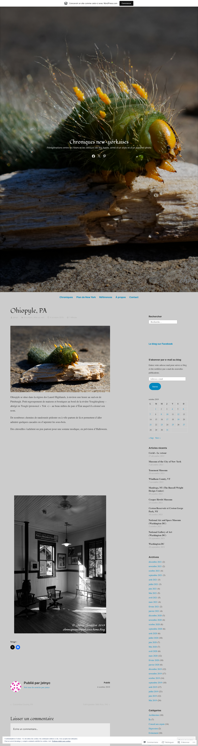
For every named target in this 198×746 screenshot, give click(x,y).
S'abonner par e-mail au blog (165, 359)
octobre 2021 (154, 570)
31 (167, 430)
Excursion (28, 317)
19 (178, 419)
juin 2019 (153, 695)
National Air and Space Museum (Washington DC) (165, 521)
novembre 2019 (155, 673)
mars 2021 (153, 601)
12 (178, 414)
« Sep (151, 437)
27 (184, 424)
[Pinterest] (104, 155)
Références (105, 297)
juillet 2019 (153, 691)
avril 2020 (153, 651)
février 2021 (154, 606)
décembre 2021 (155, 561)
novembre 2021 (155, 566)
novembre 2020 (155, 619)
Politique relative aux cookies (61, 741)
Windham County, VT (159, 479)
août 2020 (153, 633)
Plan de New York (86, 297)
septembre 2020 (155, 628)
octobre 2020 (154, 624)
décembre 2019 (155, 669)
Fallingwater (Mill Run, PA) (95, 705)
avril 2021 (153, 597)
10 (167, 414)
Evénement (153, 732)
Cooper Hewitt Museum (160, 499)
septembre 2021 (155, 575)
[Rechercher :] (163, 321)
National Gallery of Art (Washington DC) (160, 533)
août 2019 (153, 687)
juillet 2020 (153, 637)
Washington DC (156, 544)
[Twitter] (99, 155)
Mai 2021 (153, 593)
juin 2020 (153, 642)
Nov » (158, 437)
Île (150, 719)
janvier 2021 (154, 611)
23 (162, 424)
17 (167, 419)
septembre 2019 (155, 682)
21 (151, 424)
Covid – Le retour (158, 453)
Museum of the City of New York (165, 461)
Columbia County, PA (21, 705)
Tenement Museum (158, 470)
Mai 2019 (153, 700)
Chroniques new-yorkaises (99, 142)
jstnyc (15, 317)
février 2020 (154, 660)
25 (173, 424)
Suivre (155, 386)
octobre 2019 (154, 678)
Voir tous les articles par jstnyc (37, 687)
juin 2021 (153, 588)
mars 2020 (153, 655)
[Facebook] (93, 155)
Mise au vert (39, 317)
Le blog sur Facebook (161, 343)
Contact (133, 297)
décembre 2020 (155, 615)
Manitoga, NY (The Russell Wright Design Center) (166, 489)
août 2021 (153, 579)
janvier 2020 (154, 664)
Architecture (154, 715)
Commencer (126, 3)
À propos (121, 297)
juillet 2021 (153, 584)
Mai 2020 (153, 646)
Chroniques (66, 297)
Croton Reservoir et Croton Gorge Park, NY (166, 509)
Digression (153, 728)
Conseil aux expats (157, 724)
